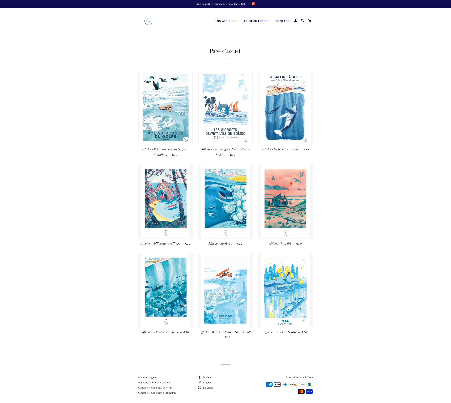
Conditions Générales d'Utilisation (157, 392)
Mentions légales (147, 377)
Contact (282, 21)
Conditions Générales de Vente (155, 387)
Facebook (207, 377)
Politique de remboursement (154, 382)
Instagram (208, 387)
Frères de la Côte (303, 377)
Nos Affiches (225, 21)
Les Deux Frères (255, 21)
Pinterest (207, 382)
